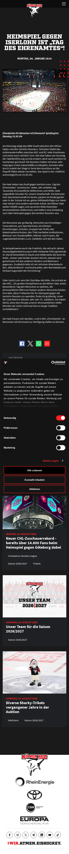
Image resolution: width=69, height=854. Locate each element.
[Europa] (34, 820)
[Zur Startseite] (34, 10)
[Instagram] (17, 835)
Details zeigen (51, 460)
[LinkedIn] (42, 835)
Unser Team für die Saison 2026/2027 (28, 628)
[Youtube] (50, 835)
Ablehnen (34, 489)
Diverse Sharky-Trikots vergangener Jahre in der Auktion (27, 707)
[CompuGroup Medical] (34, 807)
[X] (25, 835)
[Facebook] (9, 835)
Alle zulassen (34, 470)
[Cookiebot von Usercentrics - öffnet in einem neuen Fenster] (51, 363)
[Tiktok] (58, 835)
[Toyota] (34, 795)
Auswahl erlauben (34, 479)
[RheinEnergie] (34, 782)
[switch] (60, 427)
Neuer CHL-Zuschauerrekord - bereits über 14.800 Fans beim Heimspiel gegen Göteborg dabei (33, 543)
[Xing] (33, 835)
